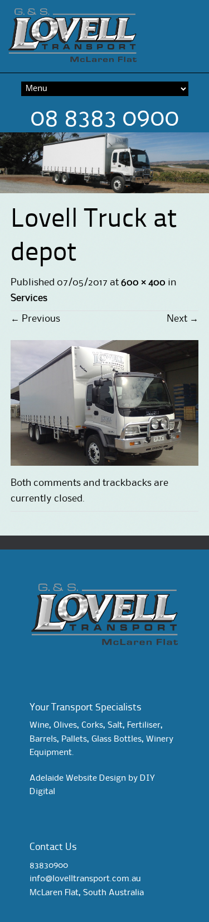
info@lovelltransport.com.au (85, 879)
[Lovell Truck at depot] (105, 462)
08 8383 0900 (104, 118)
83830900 (49, 866)
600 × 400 (143, 282)
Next (182, 318)
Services (29, 298)
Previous (35, 318)
